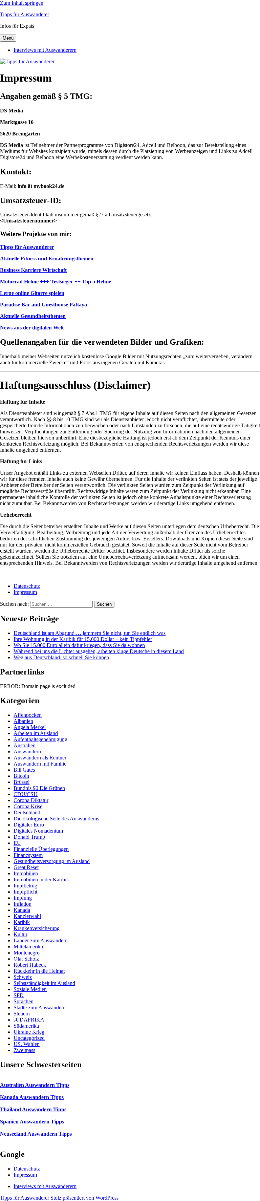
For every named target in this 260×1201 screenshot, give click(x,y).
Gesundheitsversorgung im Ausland (52, 861)
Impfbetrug (25, 885)
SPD (19, 995)
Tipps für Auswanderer (24, 14)
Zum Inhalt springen (21, 3)
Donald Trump (29, 837)
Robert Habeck (30, 965)
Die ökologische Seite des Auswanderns (56, 818)
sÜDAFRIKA (29, 1020)
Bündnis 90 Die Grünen (39, 788)
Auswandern (27, 751)
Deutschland (27, 812)
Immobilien (26, 873)
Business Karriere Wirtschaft (33, 270)
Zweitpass (24, 1050)
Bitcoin (21, 776)
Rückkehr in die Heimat (39, 971)
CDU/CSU (26, 794)
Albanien (23, 721)
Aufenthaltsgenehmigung (40, 739)
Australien (25, 745)
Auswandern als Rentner (40, 757)
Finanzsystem (28, 855)
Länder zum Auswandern (41, 940)
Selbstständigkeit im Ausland (44, 983)
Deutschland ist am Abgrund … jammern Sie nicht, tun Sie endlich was (90, 633)
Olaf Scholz (26, 959)
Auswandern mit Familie (40, 764)
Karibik (22, 922)
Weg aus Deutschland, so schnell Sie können (61, 657)
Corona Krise (28, 806)
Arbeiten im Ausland (36, 733)
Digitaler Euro (29, 825)
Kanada (22, 910)
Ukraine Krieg (29, 1032)
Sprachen (24, 1001)
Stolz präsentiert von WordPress (84, 1198)
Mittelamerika (28, 946)
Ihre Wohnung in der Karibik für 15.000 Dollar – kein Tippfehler (83, 639)
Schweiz (23, 977)
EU (17, 843)
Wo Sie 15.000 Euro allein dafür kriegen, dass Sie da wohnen (79, 645)
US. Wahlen (27, 1044)
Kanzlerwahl (27, 916)
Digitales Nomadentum (38, 831)
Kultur (20, 934)
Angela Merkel (30, 727)
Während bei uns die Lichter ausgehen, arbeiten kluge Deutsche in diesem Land (99, 651)
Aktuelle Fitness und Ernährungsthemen (46, 258)
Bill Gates (24, 770)
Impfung (23, 898)
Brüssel (21, 782)
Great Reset (26, 867)
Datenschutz (27, 586)
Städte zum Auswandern (40, 1007)
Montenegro (27, 953)
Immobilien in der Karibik (41, 879)
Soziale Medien (30, 989)
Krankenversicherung (37, 928)
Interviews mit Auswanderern (45, 50)
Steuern (22, 1013)
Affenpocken (28, 715)
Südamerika (26, 1026)
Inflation (22, 904)
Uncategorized (29, 1038)
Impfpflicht (25, 892)
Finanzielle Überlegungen (41, 849)
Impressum (25, 592)
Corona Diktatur (31, 800)
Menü (8, 38)
